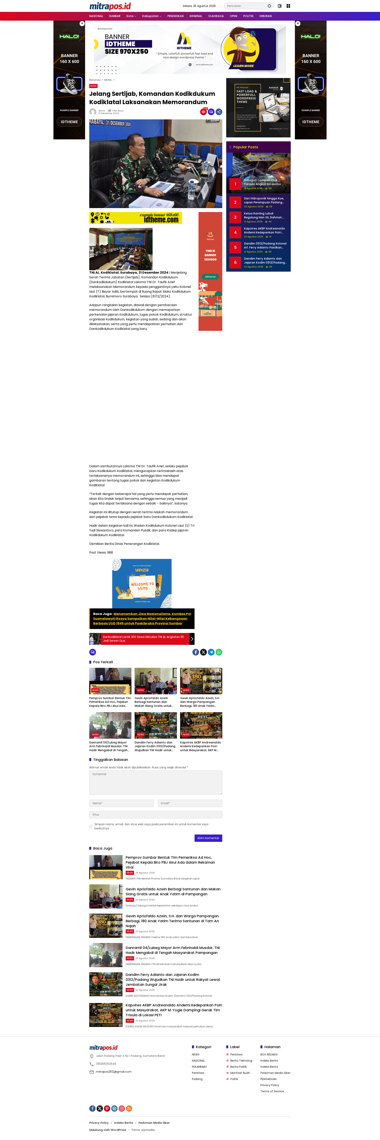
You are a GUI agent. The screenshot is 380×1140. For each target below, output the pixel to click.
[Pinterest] (107, 1108)
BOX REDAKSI (268, 1054)
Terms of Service (272, 1091)
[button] (269, 6)
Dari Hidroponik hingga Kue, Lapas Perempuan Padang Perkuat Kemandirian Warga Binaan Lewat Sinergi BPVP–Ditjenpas (264, 200)
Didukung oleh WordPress (107, 1130)
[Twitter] (203, 652)
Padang (197, 1079)
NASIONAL (198, 1061)
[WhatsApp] (219, 652)
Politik (234, 1079)
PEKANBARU (199, 1067)
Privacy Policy (269, 1085)
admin (101, 111)
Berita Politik (238, 1067)
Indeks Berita (269, 1061)
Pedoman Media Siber (275, 1073)
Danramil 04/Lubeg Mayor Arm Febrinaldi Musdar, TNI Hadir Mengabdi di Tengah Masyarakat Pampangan (108, 746)
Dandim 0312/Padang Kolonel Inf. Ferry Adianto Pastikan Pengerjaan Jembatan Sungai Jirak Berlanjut (265, 245)
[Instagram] (122, 1108)
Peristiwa (198, 1073)
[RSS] (129, 1108)
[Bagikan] (219, 111)
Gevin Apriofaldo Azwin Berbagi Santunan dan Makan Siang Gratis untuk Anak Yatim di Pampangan (154, 702)
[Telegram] (211, 652)
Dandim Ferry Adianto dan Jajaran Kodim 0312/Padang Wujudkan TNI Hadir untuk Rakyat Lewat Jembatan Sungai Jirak (155, 746)
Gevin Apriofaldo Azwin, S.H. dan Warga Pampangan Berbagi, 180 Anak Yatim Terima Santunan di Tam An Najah (200, 702)
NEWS (93, 86)
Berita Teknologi (241, 1061)
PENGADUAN (268, 1079)
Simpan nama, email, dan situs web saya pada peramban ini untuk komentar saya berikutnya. (151, 826)
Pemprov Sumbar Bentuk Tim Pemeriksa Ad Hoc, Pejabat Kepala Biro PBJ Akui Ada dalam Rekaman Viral (110, 702)
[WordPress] (114, 1108)
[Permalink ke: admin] (93, 111)
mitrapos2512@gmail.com (114, 1072)
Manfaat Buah (240, 1073)
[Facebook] (195, 652)
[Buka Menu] (288, 6)
